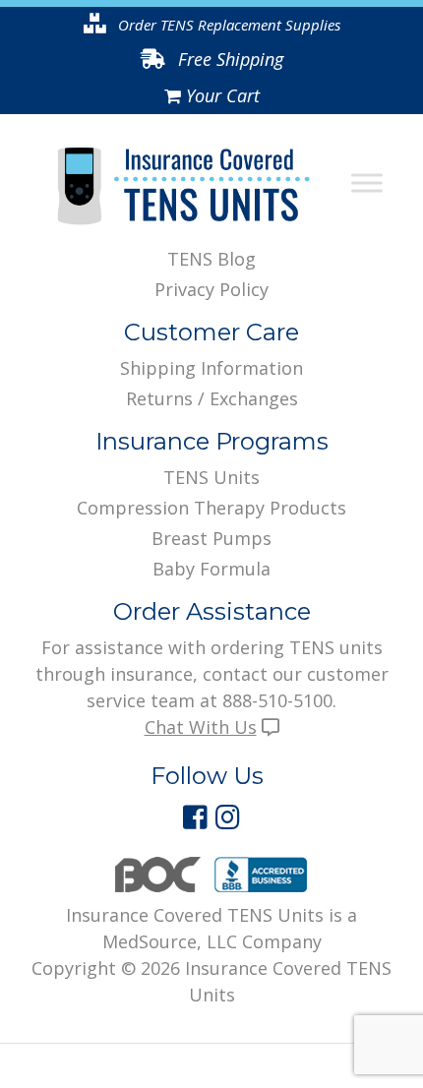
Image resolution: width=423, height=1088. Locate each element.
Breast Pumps (211, 538)
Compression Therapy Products (211, 507)
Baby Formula (211, 568)
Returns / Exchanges (212, 398)
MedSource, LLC (169, 941)
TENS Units (211, 477)
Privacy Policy (211, 289)
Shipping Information (211, 368)
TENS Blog (211, 259)
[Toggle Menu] (367, 183)
